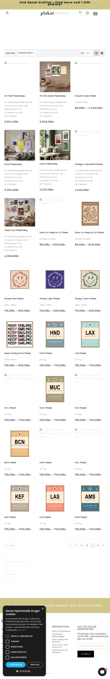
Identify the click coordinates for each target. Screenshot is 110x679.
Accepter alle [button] (15, 664)
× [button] (43, 609)
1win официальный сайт (16, 561)
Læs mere (22, 630)
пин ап (7, 558)
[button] (7, 13)
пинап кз (8, 570)
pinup (7, 583)
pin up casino (10, 574)
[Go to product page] (19, 77)
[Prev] (70, 545)
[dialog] (24, 641)
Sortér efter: (10, 53)
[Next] (103, 545)
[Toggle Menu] (95, 13)
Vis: (82, 53)
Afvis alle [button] (35, 664)
